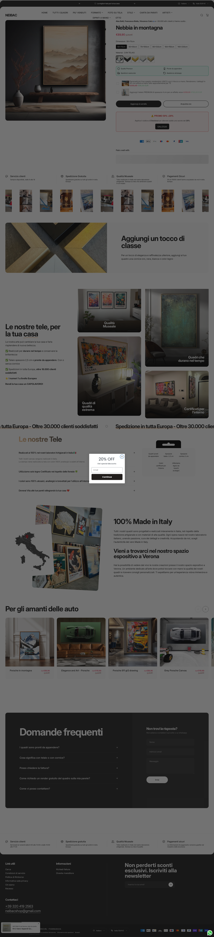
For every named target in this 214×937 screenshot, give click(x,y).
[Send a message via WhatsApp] (210, 933)
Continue (107, 477)
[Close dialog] (122, 457)
